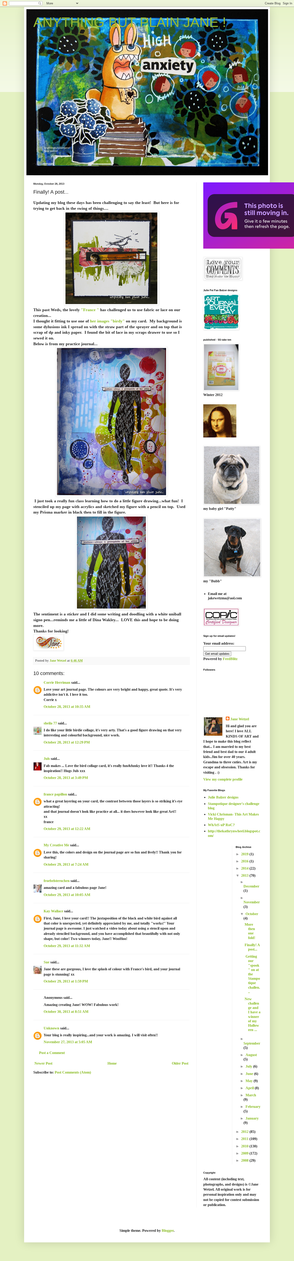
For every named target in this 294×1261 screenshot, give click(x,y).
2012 (245, 1132)
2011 (245, 1139)
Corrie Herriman (57, 682)
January (252, 1118)
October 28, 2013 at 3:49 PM (66, 778)
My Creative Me (56, 845)
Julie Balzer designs (223, 797)
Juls (47, 759)
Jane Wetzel (239, 719)
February (253, 1107)
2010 (245, 1146)
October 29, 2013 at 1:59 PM (66, 981)
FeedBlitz (230, 659)
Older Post (180, 1063)
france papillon (55, 794)
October (252, 914)
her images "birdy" (107, 321)
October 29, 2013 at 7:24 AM (66, 864)
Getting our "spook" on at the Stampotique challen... (252, 974)
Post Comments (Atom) (73, 1072)
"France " (89, 309)
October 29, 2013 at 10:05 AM (67, 895)
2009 (245, 1153)
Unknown (51, 1028)
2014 (245, 868)
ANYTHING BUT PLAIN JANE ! (129, 22)
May (250, 1081)
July (249, 1066)
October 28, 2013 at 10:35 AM (67, 707)
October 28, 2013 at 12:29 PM (67, 742)
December (251, 886)
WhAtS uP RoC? (221, 825)
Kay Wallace (53, 911)
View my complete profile (223, 779)
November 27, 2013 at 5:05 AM (68, 1042)
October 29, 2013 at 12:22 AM (67, 829)
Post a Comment (52, 1053)
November (251, 902)
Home (112, 1063)
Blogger (168, 1230)
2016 (245, 861)
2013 (245, 875)
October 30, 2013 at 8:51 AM (66, 1012)
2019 (245, 854)
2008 (245, 1160)
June (250, 1074)
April (250, 1088)
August (251, 1055)
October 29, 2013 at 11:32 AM (67, 946)
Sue (46, 962)
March (251, 1095)
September (251, 1043)
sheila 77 (50, 723)
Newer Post (43, 1063)
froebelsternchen (57, 881)
